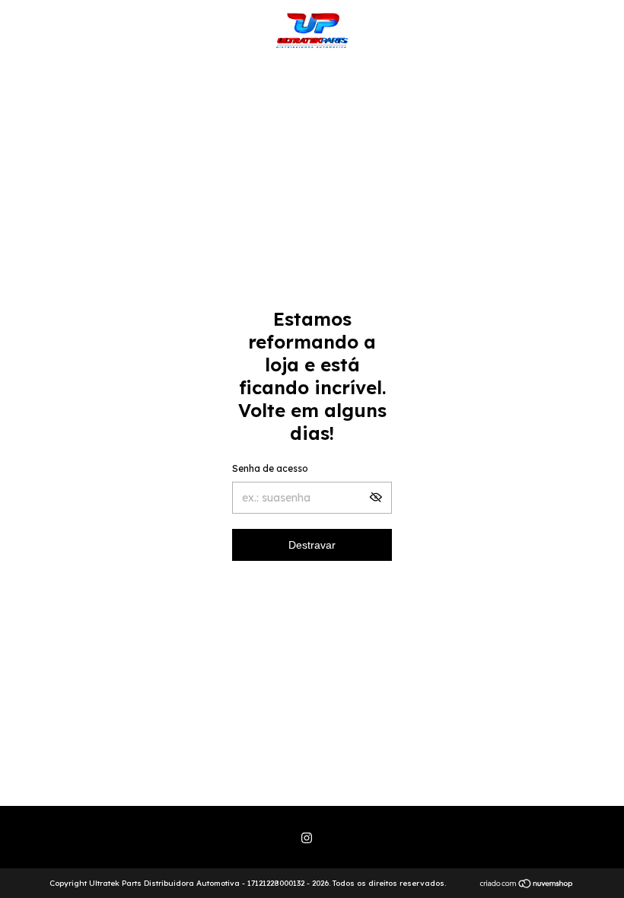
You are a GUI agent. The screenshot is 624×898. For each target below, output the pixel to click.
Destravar (312, 545)
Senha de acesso (270, 468)
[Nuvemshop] (527, 885)
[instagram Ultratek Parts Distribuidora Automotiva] (307, 838)
